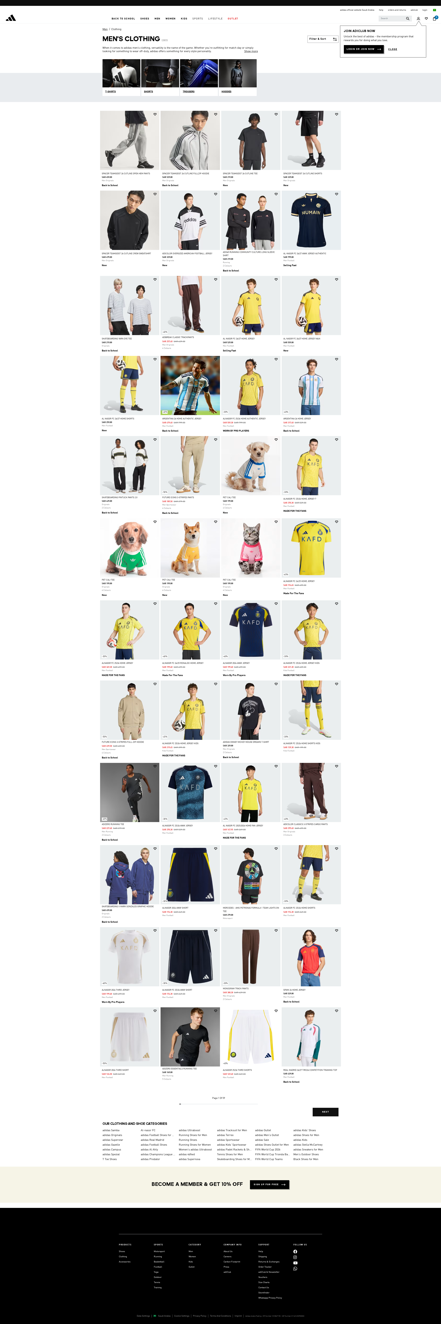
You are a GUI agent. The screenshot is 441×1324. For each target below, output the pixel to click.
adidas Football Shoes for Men (158, 1135)
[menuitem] (123, 18)
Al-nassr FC (148, 1130)
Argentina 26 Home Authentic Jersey (181, 419)
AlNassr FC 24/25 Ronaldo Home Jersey (182, 663)
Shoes (122, 1251)
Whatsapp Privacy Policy (270, 1298)
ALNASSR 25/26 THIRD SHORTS (237, 1070)
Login (425, 10)
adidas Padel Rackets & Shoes (235, 1149)
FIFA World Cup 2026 (267, 1149)
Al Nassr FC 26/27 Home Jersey (239, 339)
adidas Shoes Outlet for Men (272, 1145)
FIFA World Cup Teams (269, 1159)
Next (325, 1112)
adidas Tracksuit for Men (232, 1130)
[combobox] (395, 19)
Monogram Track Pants (236, 989)
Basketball (159, 1262)
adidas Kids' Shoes (304, 1130)
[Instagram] (295, 1257)
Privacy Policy (199, 1316)
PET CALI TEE (229, 498)
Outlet (191, 1267)
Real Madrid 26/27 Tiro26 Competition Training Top (310, 1070)
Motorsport (159, 1251)
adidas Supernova (189, 1159)
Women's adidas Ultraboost (195, 1149)
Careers (227, 1257)
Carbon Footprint (232, 1262)
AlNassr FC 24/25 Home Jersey (299, 581)
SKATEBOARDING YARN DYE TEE (117, 339)
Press (226, 1267)
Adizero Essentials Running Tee (179, 1069)
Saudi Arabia (164, 1316)
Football (158, 1267)
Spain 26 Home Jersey (294, 990)
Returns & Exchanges (268, 1262)
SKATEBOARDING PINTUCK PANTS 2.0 (119, 498)
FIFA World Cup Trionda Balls (273, 1154)
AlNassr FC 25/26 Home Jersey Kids (301, 663)
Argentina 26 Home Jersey (297, 419)
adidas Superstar (112, 1140)
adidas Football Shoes (154, 1145)
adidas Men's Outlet (267, 1135)
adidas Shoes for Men (306, 1135)
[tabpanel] (220, 616)
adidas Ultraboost (189, 1130)
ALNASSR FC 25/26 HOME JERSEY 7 (299, 499)
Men (105, 29)
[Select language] (435, 10)
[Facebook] (295, 1251)
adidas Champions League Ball (158, 1154)
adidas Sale (262, 1140)
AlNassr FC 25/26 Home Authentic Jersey (244, 419)
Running (158, 1257)
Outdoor (158, 1277)
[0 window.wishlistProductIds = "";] (426, 19)
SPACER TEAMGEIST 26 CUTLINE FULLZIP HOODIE (185, 174)
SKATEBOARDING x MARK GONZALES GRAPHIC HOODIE (128, 907)
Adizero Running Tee (113, 824)
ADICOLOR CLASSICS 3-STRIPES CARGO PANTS (305, 824)
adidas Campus (111, 1149)
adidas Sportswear (228, 1140)
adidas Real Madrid (152, 1140)
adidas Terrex (225, 1135)
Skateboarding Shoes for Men (235, 1159)
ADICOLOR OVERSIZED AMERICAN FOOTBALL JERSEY (187, 254)
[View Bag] (434, 18)
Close (392, 49)
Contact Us (263, 1288)
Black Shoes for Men (305, 1159)
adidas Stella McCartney (307, 1145)
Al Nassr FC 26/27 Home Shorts (118, 419)
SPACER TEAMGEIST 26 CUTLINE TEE (240, 174)
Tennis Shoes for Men (230, 1154)
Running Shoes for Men (193, 1135)
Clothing (116, 29)
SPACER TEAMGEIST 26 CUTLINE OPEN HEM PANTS (126, 174)
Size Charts (263, 1282)
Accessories (124, 1262)
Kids (191, 1262)
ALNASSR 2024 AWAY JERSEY (236, 663)
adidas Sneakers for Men (308, 1149)
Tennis (157, 1282)
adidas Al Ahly (149, 1149)
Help (260, 1251)
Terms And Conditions (220, 1316)
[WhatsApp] (295, 1268)
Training (158, 1288)
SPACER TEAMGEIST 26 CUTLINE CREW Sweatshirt (126, 254)
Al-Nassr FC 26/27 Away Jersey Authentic (304, 254)
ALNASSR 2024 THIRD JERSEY (115, 990)
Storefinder (263, 1293)
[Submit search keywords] (407, 18)
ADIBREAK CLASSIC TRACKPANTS (178, 337)
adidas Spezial (111, 1154)
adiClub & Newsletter (268, 1272)
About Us (228, 1251)
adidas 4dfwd (187, 1154)
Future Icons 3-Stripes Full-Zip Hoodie (123, 742)
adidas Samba (110, 1130)
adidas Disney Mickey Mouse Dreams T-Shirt (246, 742)
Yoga (156, 1272)
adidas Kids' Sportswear (231, 1145)
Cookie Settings (181, 1316)
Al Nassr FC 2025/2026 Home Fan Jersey (243, 826)
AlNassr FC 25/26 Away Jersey (177, 826)
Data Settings (143, 1316)
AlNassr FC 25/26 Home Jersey (117, 663)
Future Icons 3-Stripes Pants (178, 498)
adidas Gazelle (111, 1145)
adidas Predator (150, 1159)
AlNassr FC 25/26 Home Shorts (299, 908)
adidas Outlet (263, 1130)
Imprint (238, 1316)
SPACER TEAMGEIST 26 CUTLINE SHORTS (302, 174)
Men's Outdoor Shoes (306, 1154)
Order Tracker (265, 1267)
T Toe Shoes (109, 1159)
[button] (123, 18)
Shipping (262, 1257)
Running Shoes (188, 1140)
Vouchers (262, 1277)
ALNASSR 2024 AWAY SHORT (175, 908)
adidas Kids (300, 1140)
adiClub (227, 1272)
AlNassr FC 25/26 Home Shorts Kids (301, 744)
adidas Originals (112, 1135)
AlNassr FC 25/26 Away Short (177, 990)
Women (192, 1257)
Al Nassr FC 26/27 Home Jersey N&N (301, 339)
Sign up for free (266, 1184)
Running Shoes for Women (195, 1145)
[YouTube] (295, 1263)
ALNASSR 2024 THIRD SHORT (115, 1070)
